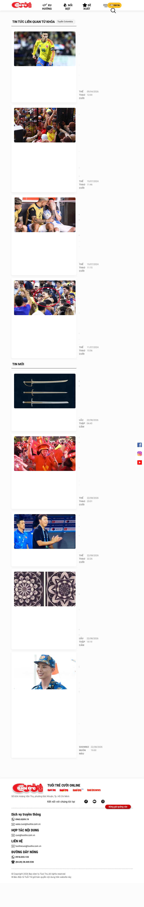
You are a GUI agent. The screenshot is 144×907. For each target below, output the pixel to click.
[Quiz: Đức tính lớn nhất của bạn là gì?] (45, 391)
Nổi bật (69, 7)
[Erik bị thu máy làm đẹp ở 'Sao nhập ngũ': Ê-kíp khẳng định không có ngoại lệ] (45, 672)
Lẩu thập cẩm (82, 423)
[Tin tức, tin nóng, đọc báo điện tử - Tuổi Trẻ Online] (52, 789)
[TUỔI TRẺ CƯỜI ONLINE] (27, 789)
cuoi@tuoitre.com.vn (25, 835)
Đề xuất (87, 7)
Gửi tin (117, 5)
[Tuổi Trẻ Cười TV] (94, 801)
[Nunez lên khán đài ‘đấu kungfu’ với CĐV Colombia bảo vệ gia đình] (45, 297)
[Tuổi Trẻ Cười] (103, 801)
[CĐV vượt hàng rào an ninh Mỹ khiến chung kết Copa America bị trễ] (45, 125)
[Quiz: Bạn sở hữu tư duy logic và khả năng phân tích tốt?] (45, 589)
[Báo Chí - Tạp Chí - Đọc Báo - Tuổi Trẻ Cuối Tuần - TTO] (65, 789)
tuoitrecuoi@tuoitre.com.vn (28, 846)
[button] (104, 5)
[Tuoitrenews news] (94, 789)
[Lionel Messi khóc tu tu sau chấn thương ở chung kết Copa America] (45, 214)
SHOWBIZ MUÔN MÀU (84, 750)
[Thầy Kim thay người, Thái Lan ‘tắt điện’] (45, 531)
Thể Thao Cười (82, 95)
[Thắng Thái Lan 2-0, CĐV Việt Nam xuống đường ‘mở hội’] (45, 453)
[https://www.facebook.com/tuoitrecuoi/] (86, 801)
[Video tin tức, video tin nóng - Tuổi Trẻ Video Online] (79, 789)
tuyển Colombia (65, 21)
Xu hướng (47, 7)
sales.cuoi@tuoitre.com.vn (28, 824)
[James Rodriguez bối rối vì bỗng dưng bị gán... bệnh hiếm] (45, 48)
